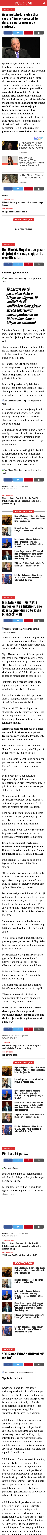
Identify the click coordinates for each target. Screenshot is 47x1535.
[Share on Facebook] (8, 33)
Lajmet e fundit (10, 489)
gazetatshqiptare (20, 487)
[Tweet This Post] (18, 33)
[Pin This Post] (28, 33)
